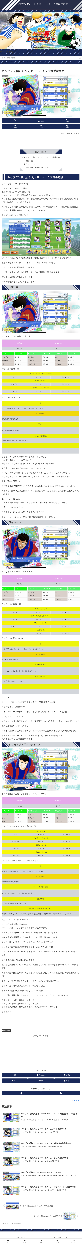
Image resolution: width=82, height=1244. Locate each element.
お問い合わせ (20, 1237)
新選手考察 (7, 1030)
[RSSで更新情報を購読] (60, 1093)
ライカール (30, 164)
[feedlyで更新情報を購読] (21, 1093)
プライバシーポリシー (61, 1237)
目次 (37, 151)
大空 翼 (29, 161)
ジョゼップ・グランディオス (37, 167)
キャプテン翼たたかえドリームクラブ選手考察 (42, 157)
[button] (80, 58)
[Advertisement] (41, 141)
